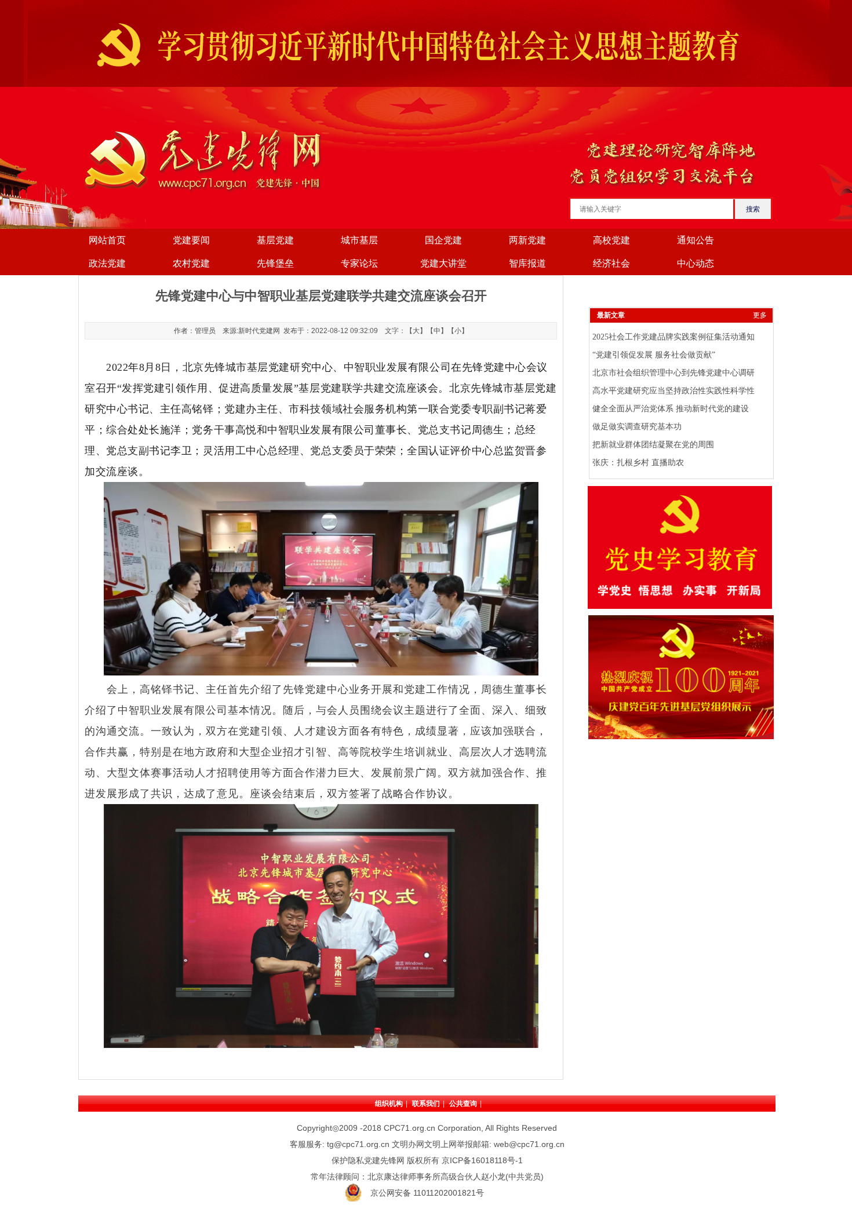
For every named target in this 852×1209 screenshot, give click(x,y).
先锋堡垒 (275, 263)
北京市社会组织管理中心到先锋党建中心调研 (673, 372)
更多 (760, 315)
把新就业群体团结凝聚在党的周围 (653, 444)
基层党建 (275, 240)
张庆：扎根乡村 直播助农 (638, 462)
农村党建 (191, 263)
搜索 (753, 209)
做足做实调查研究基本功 (637, 426)
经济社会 (611, 263)
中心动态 (695, 263)
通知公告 (695, 240)
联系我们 (426, 1104)
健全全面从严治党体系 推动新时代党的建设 (670, 408)
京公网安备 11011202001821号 (427, 1192)
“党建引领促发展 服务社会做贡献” (653, 354)
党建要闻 (191, 240)
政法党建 (107, 263)
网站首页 (107, 240)
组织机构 (389, 1104)
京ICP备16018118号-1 (482, 1160)
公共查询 (463, 1104)
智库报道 (527, 263)
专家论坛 (359, 263)
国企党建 (443, 240)
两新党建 (527, 240)
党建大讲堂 (443, 263)
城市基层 (359, 240)
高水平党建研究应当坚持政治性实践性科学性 (673, 390)
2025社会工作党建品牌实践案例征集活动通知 (673, 337)
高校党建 (611, 240)
